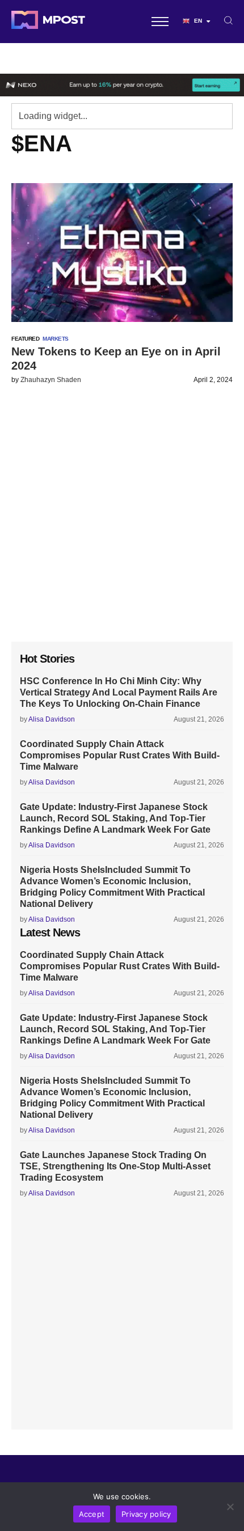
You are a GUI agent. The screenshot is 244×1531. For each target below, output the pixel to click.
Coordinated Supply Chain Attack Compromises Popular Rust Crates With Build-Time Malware (120, 755)
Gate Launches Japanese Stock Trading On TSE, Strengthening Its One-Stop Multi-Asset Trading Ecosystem (115, 1166)
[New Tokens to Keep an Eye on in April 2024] (122, 252)
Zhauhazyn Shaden (50, 380)
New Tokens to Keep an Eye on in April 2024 (116, 358)
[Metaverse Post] (48, 21)
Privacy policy (146, 1514)
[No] (229, 1506)
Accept (92, 1514)
